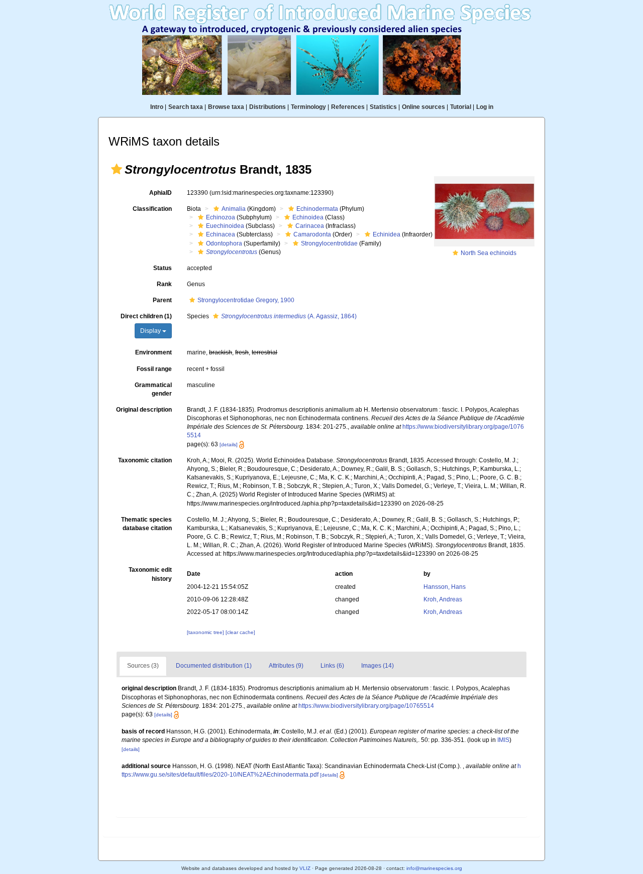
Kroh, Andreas (442, 599)
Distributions (267, 106)
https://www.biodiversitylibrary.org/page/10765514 (366, 705)
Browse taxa (226, 106)
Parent (162, 300)
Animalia (234, 208)
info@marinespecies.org (434, 868)
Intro (156, 106)
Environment (153, 352)
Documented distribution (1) (214, 665)
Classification (152, 208)
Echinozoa (220, 217)
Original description (144, 409)
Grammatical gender (153, 389)
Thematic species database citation (146, 524)
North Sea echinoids (488, 253)
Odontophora (224, 243)
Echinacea (220, 234)
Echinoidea (308, 217)
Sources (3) (143, 665)
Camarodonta (312, 234)
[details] (229, 444)
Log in (484, 106)
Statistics (383, 106)
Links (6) (332, 665)
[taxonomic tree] (206, 632)
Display (151, 330)
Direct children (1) (146, 316)
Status (162, 268)
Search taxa (185, 106)
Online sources (423, 106)
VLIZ (304, 868)
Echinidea (386, 234)
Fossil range (154, 368)
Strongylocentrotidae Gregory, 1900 (245, 300)
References (348, 106)
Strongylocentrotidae (329, 243)
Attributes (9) (286, 665)
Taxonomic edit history (150, 574)
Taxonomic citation (145, 460)
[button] (117, 169)
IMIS (503, 739)
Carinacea (309, 225)
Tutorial (460, 106)
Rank (164, 284)
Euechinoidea (225, 225)
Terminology (308, 106)
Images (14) (377, 665)
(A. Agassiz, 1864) (289, 316)
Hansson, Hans (444, 586)
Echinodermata (317, 208)
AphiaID (160, 192)
